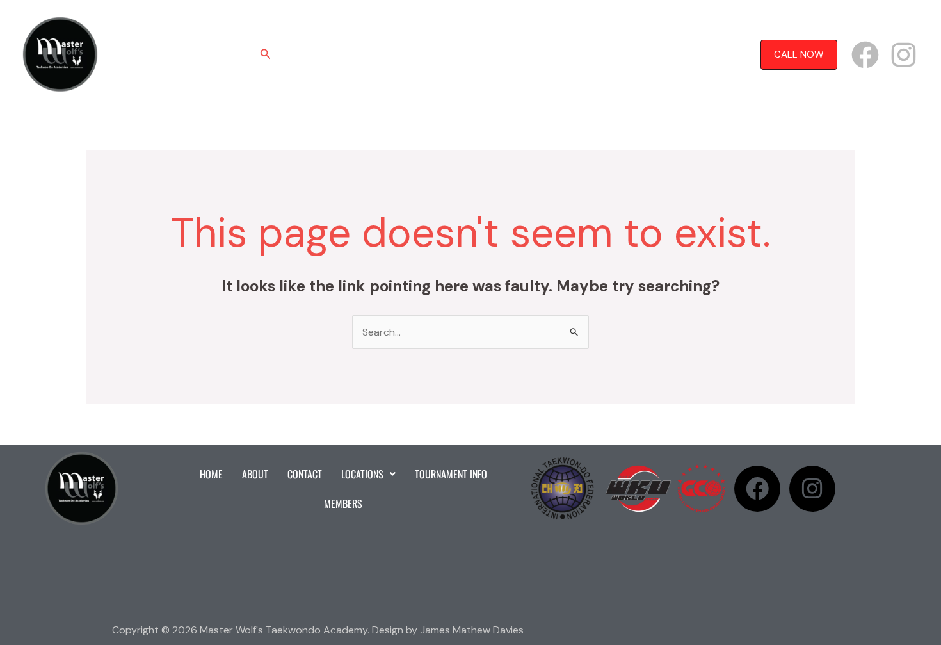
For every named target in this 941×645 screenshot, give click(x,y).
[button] (265, 54)
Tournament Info (551, 54)
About (351, 54)
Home (306, 54)
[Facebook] (865, 55)
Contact (402, 54)
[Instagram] (904, 55)
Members (627, 54)
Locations (461, 54)
